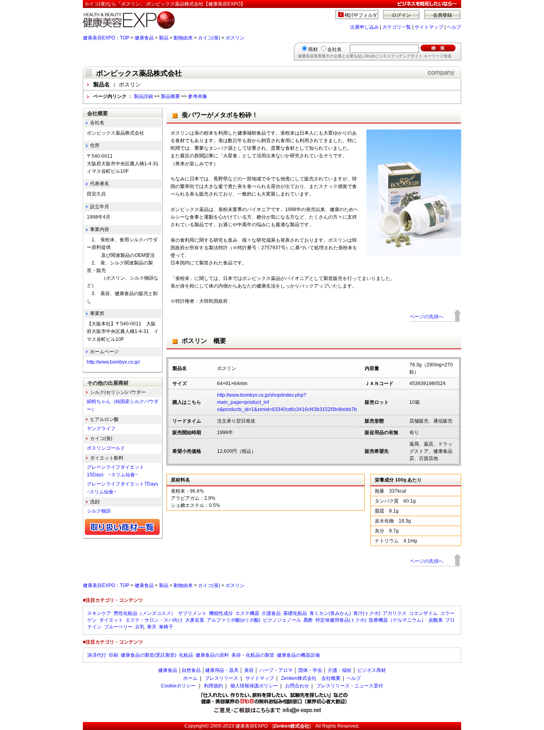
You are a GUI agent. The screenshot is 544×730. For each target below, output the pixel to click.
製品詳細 (143, 96)
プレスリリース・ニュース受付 (349, 686)
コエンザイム (423, 613)
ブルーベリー (118, 627)
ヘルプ (454, 27)
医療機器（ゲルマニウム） (397, 620)
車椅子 (166, 627)
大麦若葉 (194, 620)
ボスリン (235, 38)
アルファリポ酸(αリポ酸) (233, 620)
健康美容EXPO (251, 726)
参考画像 (197, 96)
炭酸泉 (436, 620)
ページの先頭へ (426, 316)
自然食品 (191, 670)
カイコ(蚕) (209, 38)
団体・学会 (310, 670)
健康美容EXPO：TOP (106, 38)
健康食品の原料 (212, 655)
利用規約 (213, 686)
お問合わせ (297, 686)
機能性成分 (221, 613)
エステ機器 (247, 613)
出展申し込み (364, 27)
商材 (313, 49)
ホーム (190, 678)
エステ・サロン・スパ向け (154, 620)
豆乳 (140, 627)
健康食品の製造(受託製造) (148, 655)
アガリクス (395, 613)
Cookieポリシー (178, 686)
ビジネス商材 (371, 670)
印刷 (113, 655)
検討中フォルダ (361, 15)
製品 (163, 38)
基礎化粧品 (295, 613)
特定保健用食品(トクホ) (340, 620)
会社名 (334, 49)
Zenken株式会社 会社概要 (310, 678)
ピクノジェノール (282, 620)
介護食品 (271, 613)
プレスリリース (221, 678)
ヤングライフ (101, 428)
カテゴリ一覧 (396, 27)
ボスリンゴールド (106, 448)
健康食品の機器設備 (298, 655)
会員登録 (442, 15)
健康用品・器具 (222, 670)
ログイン (401, 15)
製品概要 (170, 96)
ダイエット (111, 620)
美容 (249, 670)
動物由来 (183, 38)
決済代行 (96, 655)
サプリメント (192, 613)
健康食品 (144, 38)
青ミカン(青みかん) (330, 613)
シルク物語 (99, 511)
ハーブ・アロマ (276, 670)
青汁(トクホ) (366, 613)
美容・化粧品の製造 (252, 655)
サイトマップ (429, 27)
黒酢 (308, 620)
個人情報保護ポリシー (254, 686)
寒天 (152, 627)
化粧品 (186, 655)
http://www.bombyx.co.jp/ (113, 362)
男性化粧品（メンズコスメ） (144, 613)
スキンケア (99, 613)
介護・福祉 (340, 670)
